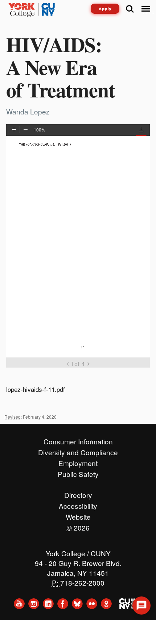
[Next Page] (88, 364)
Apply (105, 9)
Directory (78, 493)
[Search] (130, 9)
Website (78, 515)
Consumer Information (78, 439)
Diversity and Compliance (78, 450)
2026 (78, 526)
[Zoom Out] (25, 130)
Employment (78, 461)
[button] (141, 131)
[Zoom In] (14, 130)
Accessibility (78, 504)
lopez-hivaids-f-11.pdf (35, 389)
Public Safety (78, 472)
